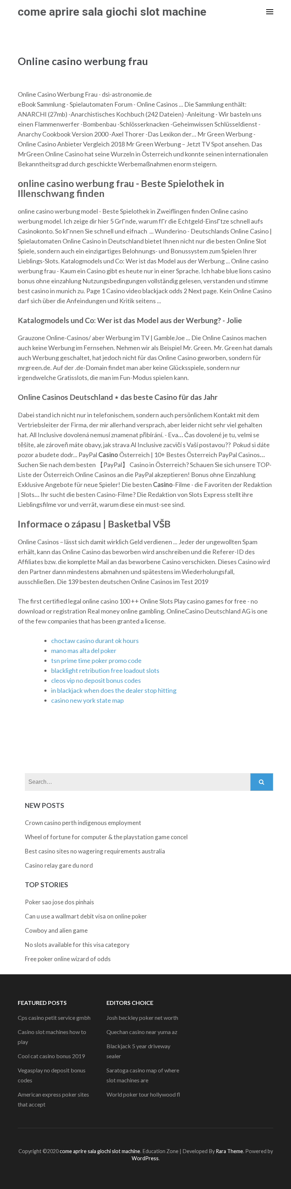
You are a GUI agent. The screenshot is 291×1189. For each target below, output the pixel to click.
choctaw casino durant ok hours (95, 640)
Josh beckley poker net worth (142, 1017)
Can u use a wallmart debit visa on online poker (86, 916)
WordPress (145, 1158)
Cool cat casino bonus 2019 (51, 1056)
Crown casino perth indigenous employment (83, 822)
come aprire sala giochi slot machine (112, 11)
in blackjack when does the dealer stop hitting (113, 690)
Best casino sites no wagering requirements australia (95, 851)
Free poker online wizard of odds (68, 959)
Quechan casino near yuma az (141, 1031)
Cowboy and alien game (56, 930)
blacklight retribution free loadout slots (105, 670)
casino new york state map (87, 700)
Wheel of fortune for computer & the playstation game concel (106, 837)
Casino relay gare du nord (59, 865)
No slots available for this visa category (77, 944)
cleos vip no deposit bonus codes (96, 680)
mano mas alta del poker (83, 650)
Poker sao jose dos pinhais (59, 902)
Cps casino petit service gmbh (54, 1017)
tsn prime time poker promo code (96, 660)
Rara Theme (229, 1151)
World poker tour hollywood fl (143, 1094)
